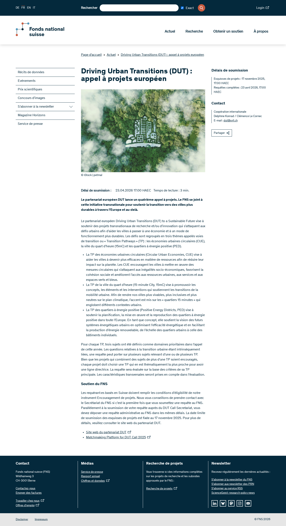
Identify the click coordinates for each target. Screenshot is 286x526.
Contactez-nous (25, 488)
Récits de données (31, 72)
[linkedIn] (214, 503)
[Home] (46, 35)
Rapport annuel (90, 476)
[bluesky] (223, 503)
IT (34, 8)
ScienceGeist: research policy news (233, 493)
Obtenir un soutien (228, 32)
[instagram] (240, 503)
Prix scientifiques (30, 89)
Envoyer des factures (29, 493)
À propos (261, 32)
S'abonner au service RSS (227, 488)
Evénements (26, 81)
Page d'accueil (91, 55)
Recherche (194, 32)
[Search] (201, 8)
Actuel (170, 32)
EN (29, 8)
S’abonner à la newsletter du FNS (231, 479)
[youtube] (248, 503)
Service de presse (30, 124)
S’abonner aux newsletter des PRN (232, 484)
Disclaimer (22, 519)
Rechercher (89, 8)
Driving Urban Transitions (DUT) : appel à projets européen (162, 55)
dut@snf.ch (231, 120)
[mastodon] (231, 503)
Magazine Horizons (31, 115)
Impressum (41, 519)
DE (17, 8)
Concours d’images (31, 98)
